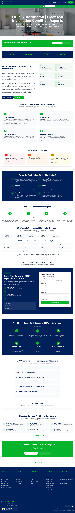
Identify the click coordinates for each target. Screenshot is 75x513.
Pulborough (6, 408)
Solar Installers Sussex (5, 475)
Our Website (18, 483)
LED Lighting (3, 481)
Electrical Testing (4, 483)
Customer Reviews (34, 481)
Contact (64, 2)
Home (50, 2)
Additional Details (44, 292)
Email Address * (43, 283)
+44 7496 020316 (63, 477)
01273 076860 (51, 6)
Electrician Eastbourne (50, 483)
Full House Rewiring (5, 479)
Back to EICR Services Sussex (38, 462)
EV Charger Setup (4, 477)
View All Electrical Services (37, 435)
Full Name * (43, 278)
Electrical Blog (33, 475)
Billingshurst (49, 408)
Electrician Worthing (49, 479)
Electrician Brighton (49, 475)
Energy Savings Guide (35, 477)
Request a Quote (63, 483)
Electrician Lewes (49, 491)
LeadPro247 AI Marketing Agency (68, 510)
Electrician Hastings (49, 485)
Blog (60, 2)
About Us (18, 475)
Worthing (63, 408)
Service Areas (19, 481)
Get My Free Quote (55, 302)
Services (54, 2)
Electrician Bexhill (49, 493)
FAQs (32, 479)
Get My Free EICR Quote (31, 453)
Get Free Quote (67, 43)
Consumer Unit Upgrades (6, 487)
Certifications (18, 479)
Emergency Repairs (5, 485)
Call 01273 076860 (8, 97)
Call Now (70, 2)
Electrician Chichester (50, 489)
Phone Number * (58, 278)
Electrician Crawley (49, 481)
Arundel (34, 408)
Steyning (20, 408)
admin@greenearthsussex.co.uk (66, 479)
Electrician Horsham (49, 487)
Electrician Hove (49, 477)
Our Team (18, 477)
